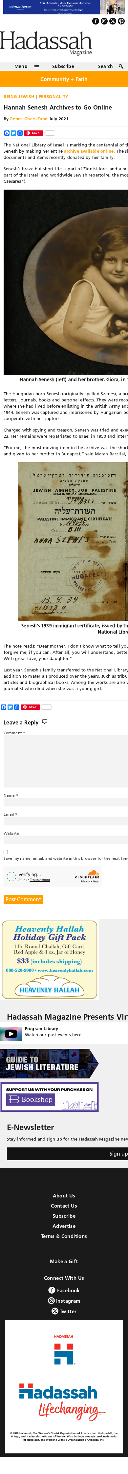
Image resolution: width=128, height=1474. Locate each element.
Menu (21, 80)
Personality (54, 110)
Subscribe (63, 80)
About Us (64, 1210)
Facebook (67, 1304)
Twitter (67, 1325)
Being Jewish (19, 110)
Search (105, 80)
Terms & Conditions (64, 1250)
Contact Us (64, 1220)
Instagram (67, 1315)
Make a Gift (64, 1275)
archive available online (89, 165)
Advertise (64, 1240)
